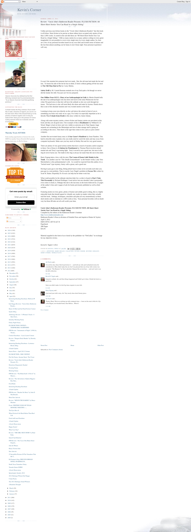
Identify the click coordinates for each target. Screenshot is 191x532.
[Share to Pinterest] (79, 249)
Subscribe (21, 202)
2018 (9, 253)
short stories (46, 252)
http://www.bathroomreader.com (52, 215)
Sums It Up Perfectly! (15, 438)
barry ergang (60, 251)
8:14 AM (48, 288)
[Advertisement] (72, 327)
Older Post (100, 345)
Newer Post (44, 345)
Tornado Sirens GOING (16, 467)
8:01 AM (48, 274)
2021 (9, 245)
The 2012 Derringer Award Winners (19, 482)
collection (70, 251)
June (10, 290)
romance (96, 251)
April (11, 296)
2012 (9, 271)
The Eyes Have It (14, 410)
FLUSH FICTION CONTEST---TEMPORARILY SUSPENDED (19, 326)
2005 (9, 515)
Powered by (15, 209)
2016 (9, 259)
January (11, 494)
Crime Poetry (13, 479)
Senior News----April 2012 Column (19, 351)
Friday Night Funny (15, 322)
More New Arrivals (14, 397)
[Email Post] (68, 248)
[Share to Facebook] (77, 249)
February (12, 491)
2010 (9, 500)
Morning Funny (13, 371)
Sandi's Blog (12, 312)
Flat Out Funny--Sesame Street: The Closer (21, 357)
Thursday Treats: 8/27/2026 (15, 133)
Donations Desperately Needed (18, 365)
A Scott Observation (15, 424)
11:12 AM (48, 306)
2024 (9, 236)
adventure (50, 251)
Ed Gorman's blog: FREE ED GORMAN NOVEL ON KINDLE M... (21, 460)
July (10, 288)
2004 (9, 518)
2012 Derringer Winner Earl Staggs (19, 476)
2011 (9, 497)
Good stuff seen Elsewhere (17, 418)
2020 (9, 248)
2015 (9, 262)
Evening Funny (13, 368)
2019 (9, 250)
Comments (11, 221)
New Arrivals (13, 451)
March (11, 488)
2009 (9, 503)
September (12, 282)
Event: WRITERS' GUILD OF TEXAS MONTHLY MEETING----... (20, 406)
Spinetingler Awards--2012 (17, 473)
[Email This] (71, 249)
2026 (9, 230)
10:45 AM (48, 296)
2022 (9, 242)
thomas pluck (57, 252)
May (10, 293)
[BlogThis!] (73, 249)
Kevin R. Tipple (50, 276)
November (12, 276)
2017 (9, 256)
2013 (9, 268)
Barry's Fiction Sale (14, 448)
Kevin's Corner (29, 9)
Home (72, 345)
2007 (9, 509)
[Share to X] (75, 249)
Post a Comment (44, 310)
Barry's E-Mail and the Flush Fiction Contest (22, 309)
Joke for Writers (13, 446)
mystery (89, 251)
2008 (9, 506)
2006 (9, 512)
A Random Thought (15, 484)
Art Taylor (49, 262)
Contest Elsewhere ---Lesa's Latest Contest (21, 335)
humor (82, 251)
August (11, 285)
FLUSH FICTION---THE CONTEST (19, 354)
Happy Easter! (13, 427)
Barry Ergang (50, 290)
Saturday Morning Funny (16, 320)
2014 (9, 265)
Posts (9, 218)
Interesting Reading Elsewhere (18, 387)
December (12, 273)
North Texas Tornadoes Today (18, 464)
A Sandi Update (13, 348)
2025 (9, 233)
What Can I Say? (14, 430)
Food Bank (12, 384)
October (11, 279)
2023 (9, 239)
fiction (77, 251)
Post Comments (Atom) (56, 350)
